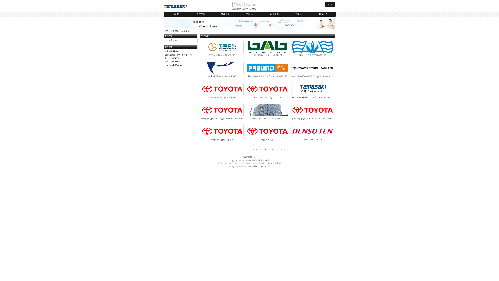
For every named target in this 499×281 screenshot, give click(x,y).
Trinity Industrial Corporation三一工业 (267, 118)
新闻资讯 (225, 14)
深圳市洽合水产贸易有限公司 (312, 55)
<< (249, 149)
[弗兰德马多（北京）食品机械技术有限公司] (267, 68)
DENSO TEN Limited (312, 140)
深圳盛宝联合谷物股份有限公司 (267, 55)
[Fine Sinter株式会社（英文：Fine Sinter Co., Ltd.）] (312, 89)
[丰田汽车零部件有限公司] (222, 131)
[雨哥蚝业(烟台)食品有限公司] (222, 47)
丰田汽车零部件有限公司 (222, 140)
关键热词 (245, 9)
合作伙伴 (185, 31)
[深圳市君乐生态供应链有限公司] (222, 68)
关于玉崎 (201, 14)
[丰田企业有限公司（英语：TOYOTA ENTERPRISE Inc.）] (222, 110)
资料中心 (299, 14)
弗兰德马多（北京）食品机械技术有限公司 (267, 76)
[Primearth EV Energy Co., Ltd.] (267, 89)
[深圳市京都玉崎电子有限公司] (175, 6)
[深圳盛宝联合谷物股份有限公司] (267, 47)
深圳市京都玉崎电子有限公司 (255, 160)
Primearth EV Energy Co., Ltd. (267, 97)
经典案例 (274, 14)
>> (285, 149)
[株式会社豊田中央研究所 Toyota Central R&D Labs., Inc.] (312, 68)
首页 (166, 31)
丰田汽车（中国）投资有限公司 (222, 97)
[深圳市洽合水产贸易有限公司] (312, 47)
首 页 (176, 14)
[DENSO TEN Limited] (312, 131)
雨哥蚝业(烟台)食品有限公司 (222, 55)
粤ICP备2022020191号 (259, 166)
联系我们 (323, 14)
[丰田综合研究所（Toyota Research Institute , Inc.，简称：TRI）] (312, 110)
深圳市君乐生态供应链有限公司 (222, 76)
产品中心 (250, 14)
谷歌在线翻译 (249, 157)
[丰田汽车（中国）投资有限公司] (222, 89)
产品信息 (238, 4)
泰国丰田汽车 (267, 140)
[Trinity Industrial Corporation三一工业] (267, 110)
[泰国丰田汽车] (267, 131)
